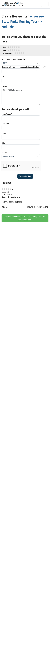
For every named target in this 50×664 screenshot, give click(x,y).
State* (4, 153)
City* (4, 143)
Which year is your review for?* (14, 59)
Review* (5, 86)
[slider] (15, 47)
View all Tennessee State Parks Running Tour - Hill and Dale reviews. (25, 218)
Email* (4, 133)
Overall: (6, 47)
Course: (6, 50)
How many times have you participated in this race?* (24, 67)
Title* (4, 77)
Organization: (8, 53)
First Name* (7, 114)
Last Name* (6, 124)
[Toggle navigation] (44, 4)
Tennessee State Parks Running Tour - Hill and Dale (23, 21)
